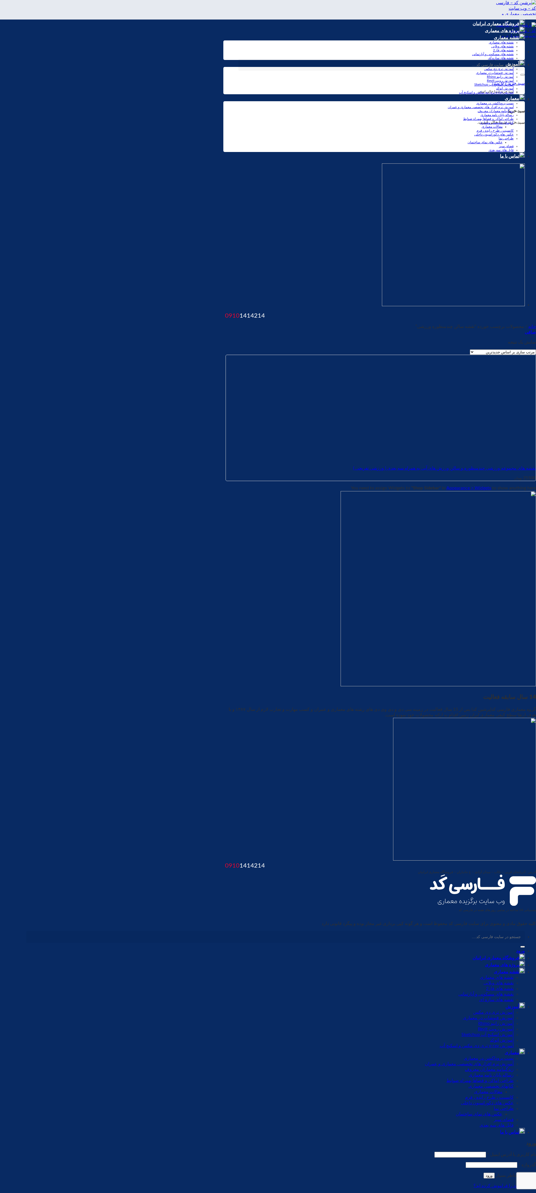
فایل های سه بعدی (501, 150)
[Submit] (522, 75)
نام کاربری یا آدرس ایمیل (511, 1154)
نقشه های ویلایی (502, 46)
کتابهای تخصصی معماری (497, 122)
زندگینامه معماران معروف (496, 111)
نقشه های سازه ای (501, 58)
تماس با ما (509, 156)
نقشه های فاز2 (503, 50)
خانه (532, 326)
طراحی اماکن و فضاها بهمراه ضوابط (488, 118)
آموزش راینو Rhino (500, 76)
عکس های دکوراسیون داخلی (494, 134)
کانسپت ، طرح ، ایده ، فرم (495, 130)
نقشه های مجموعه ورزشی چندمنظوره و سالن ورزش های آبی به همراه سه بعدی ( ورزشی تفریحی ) (444, 468)
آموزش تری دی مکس (493, 1012)
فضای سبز (506, 146)
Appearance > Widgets (468, 488)
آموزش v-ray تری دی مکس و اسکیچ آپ (486, 92)
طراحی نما (506, 138)
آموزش (512, 1006)
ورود (489, 1175)
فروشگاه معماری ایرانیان (496, 23)
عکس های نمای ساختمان (485, 142)
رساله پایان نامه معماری (497, 115)
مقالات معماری (492, 126)
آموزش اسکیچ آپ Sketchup (494, 84)
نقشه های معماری (501, 42)
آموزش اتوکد (505, 88)
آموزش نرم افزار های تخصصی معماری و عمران (481, 107)
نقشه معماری (506, 37)
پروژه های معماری (502, 30)
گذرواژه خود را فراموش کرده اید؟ (504, 1186)
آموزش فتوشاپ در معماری (495, 72)
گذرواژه (527, 1165)
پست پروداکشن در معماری (495, 103)
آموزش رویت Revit (500, 80)
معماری (512, 98)
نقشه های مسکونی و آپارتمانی (493, 54)
